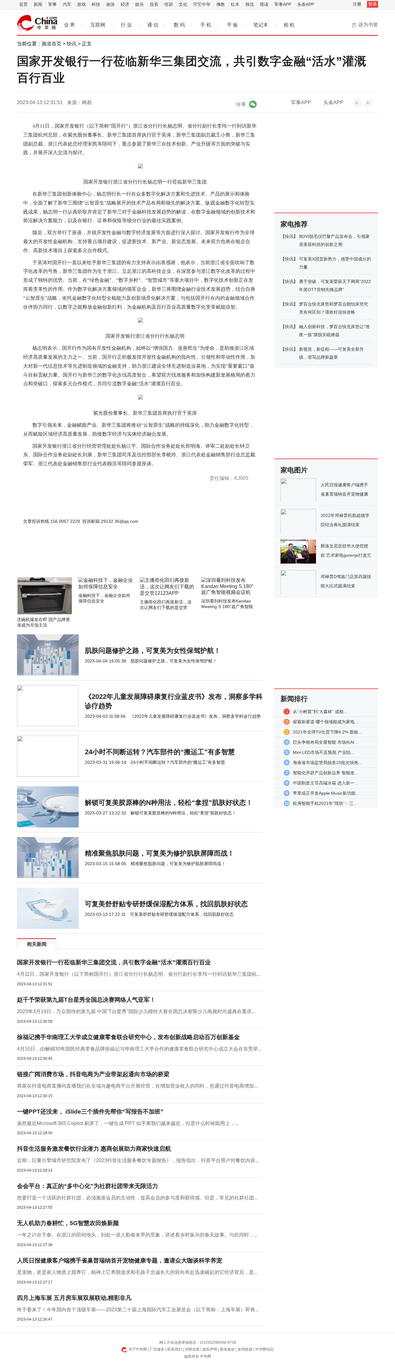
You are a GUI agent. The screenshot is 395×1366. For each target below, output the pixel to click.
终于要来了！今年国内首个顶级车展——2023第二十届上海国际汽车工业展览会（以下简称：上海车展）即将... (138, 1309)
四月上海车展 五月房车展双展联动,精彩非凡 (74, 1298)
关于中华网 (137, 1349)
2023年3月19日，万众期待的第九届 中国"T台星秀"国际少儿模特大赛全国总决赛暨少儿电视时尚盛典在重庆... (136, 1011)
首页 (23, 4)
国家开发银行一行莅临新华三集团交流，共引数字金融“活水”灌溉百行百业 (114, 962)
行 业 (126, 24)
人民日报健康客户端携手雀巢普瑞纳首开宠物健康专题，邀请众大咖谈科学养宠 (119, 1260)
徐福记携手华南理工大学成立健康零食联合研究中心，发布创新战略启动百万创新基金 (128, 1037)
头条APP (305, 4)
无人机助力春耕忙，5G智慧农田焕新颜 (68, 1223)
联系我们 (174, 1349)
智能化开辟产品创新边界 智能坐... (325, 772)
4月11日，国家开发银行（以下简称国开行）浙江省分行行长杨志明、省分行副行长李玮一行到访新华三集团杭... (138, 974)
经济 (125, 4)
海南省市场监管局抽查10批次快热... (327, 762)
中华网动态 (264, 1349)
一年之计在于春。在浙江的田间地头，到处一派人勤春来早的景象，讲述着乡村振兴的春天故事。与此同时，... (137, 1234)
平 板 (232, 24)
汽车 (67, 4)
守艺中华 (201, 4)
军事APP (282, 4)
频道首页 (51, 43)
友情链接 (245, 1349)
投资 (154, 4)
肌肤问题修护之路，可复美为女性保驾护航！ (153, 650)
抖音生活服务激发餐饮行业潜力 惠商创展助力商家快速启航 (94, 1148)
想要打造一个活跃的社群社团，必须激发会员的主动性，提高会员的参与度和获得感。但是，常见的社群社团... (137, 1197)
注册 (357, 4)
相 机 (289, 24)
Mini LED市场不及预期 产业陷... (323, 752)
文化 (183, 4)
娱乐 (139, 4)
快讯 (72, 43)
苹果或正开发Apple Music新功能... (326, 793)
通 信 (152, 24)
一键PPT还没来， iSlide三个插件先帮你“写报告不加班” (90, 1111)
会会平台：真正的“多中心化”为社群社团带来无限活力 (87, 1186)
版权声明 (209, 1349)
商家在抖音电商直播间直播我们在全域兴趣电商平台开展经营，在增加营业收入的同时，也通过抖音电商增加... (137, 1086)
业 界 (69, 24)
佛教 (220, 4)
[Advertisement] (122, 560)
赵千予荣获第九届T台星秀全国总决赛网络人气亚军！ (86, 999)
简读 (264, 4)
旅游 (110, 4)
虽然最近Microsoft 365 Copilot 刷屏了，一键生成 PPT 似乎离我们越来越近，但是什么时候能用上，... (128, 1123)
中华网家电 (37, 23)
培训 (168, 4)
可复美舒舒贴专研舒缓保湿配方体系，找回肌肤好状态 (166, 904)
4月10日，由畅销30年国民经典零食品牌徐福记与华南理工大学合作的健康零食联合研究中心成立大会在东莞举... (139, 1048)
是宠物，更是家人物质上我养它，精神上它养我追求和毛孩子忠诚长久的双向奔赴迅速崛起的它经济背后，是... (137, 1272)
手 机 (205, 24)
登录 (372, 4)
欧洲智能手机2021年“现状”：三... (325, 803)
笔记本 (260, 24)
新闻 (38, 4)
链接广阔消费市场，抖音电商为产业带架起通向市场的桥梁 (93, 1074)
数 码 (179, 24)
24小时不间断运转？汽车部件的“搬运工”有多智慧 (160, 752)
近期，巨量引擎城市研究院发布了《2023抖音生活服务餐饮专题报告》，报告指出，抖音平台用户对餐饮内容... (138, 1160)
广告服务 (157, 1349)
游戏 (81, 4)
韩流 (249, 4)
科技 (96, 4)
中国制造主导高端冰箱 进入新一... (325, 782)
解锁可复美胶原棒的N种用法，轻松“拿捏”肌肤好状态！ (169, 802)
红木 (235, 4)
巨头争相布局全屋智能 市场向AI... (325, 742)
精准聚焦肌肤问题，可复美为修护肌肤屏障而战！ (159, 853)
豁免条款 (227, 1349)
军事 (52, 4)
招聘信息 (192, 1349)
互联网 (97, 24)
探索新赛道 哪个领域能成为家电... (325, 721)
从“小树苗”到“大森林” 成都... (320, 711)
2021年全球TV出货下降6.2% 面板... (327, 732)
